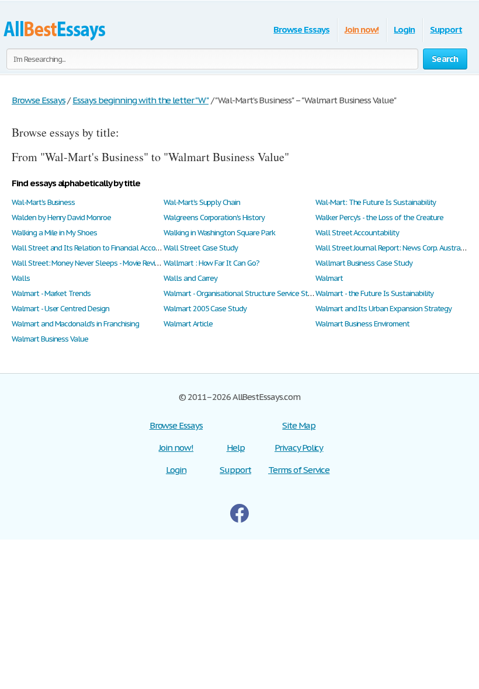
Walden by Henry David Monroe (61, 217)
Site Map (298, 425)
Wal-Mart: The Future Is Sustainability (375, 202)
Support (446, 29)
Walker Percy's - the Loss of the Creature (379, 217)
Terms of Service (298, 469)
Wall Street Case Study (201, 248)
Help (236, 447)
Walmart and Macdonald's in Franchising (75, 324)
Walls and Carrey (190, 278)
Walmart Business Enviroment (362, 324)
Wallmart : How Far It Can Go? (211, 263)
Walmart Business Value (50, 339)
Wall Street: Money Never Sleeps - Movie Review (88, 263)
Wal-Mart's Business (43, 202)
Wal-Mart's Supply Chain (202, 202)
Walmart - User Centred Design (60, 309)
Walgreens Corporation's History (214, 217)
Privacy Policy (299, 447)
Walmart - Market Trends (51, 293)
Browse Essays (301, 29)
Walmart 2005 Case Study (205, 309)
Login (404, 29)
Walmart (329, 278)
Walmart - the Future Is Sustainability (374, 293)
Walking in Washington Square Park (219, 233)
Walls (21, 278)
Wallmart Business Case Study (363, 263)
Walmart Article (188, 324)
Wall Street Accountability (357, 233)
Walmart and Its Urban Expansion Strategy (383, 309)
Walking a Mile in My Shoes (54, 233)
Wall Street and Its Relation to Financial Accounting (94, 248)
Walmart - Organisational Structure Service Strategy (246, 293)
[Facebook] (239, 519)
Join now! (362, 29)
